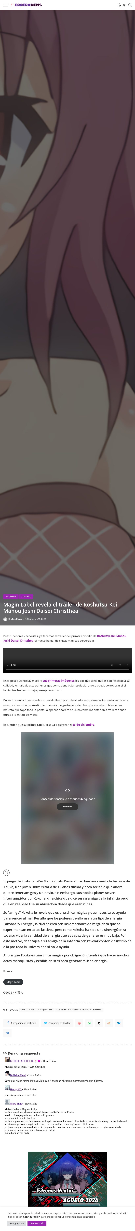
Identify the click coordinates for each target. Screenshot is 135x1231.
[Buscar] (129, 5)
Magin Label (13, 981)
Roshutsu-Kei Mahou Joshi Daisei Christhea (79, 1010)
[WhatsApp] (89, 1023)
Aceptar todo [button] (37, 1223)
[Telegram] (7, 1033)
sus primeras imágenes (59, 681)
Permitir (67, 806)
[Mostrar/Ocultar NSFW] (123, 5)
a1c (32, 1010)
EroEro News (15, 619)
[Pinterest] (79, 1023)
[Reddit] (109, 1023)
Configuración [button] (16, 1223)
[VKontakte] (119, 1023)
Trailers (26, 596)
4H (23, 1010)
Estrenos (11, 596)
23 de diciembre (83, 725)
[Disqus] (67, 1096)
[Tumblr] (99, 1023)
